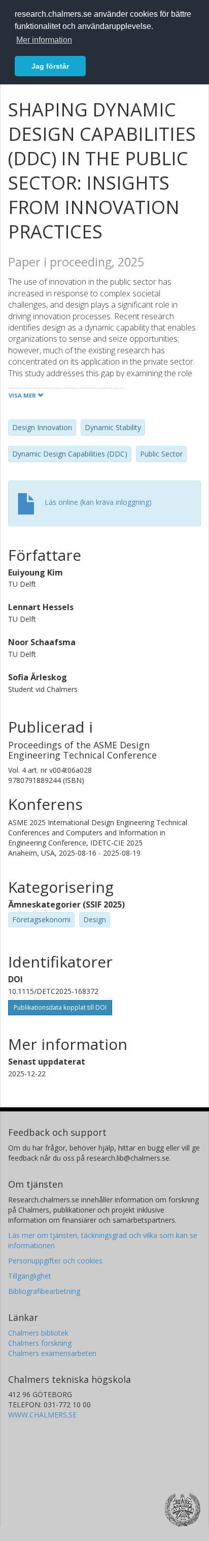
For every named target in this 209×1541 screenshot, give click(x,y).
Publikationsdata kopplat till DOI (60, 1007)
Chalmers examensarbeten (52, 1353)
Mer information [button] (44, 40)
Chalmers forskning (40, 1343)
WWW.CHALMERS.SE (42, 1414)
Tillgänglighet (29, 1276)
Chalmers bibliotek (38, 1333)
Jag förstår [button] (50, 66)
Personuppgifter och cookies (55, 1260)
